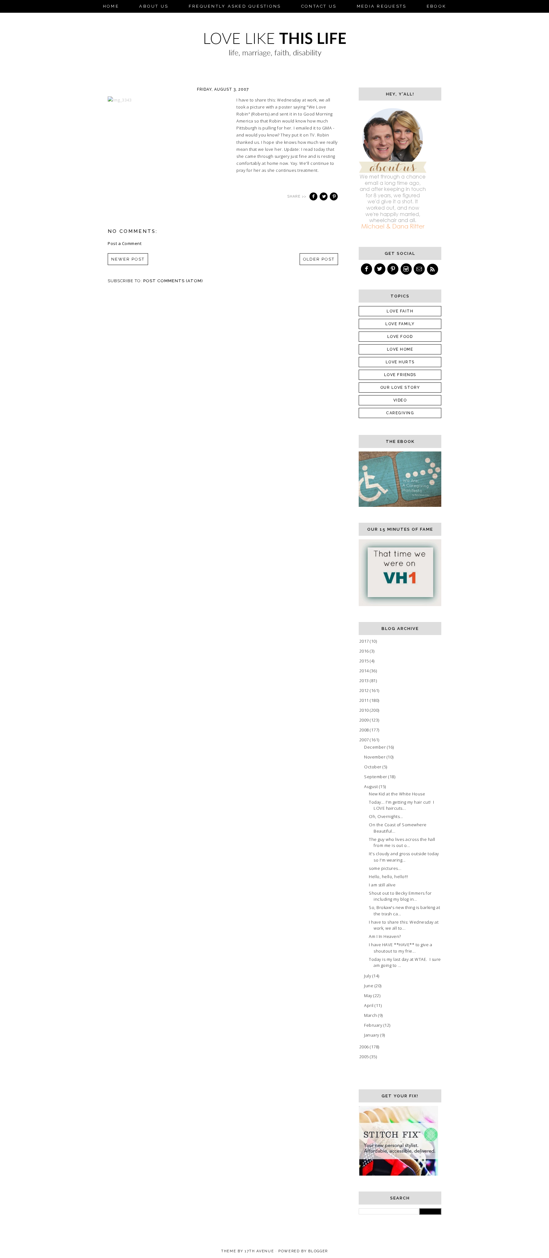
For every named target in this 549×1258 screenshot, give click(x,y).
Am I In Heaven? (385, 936)
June (369, 986)
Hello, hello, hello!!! (388, 876)
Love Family (400, 324)
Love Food (400, 336)
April (369, 1005)
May (368, 995)
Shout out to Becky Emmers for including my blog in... (400, 896)
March (371, 1015)
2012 (364, 690)
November (375, 757)
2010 (364, 710)
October (373, 767)
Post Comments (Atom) (173, 280)
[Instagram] (407, 269)
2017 (364, 641)
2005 (364, 1056)
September (376, 776)
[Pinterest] (393, 269)
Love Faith (400, 311)
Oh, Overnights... (386, 816)
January (372, 1035)
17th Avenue (259, 1251)
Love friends (400, 375)
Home (111, 6)
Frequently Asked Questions (235, 6)
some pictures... (385, 868)
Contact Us (319, 6)
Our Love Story (400, 387)
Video (400, 400)
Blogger (318, 1251)
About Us (153, 6)
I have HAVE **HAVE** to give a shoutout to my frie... (400, 948)
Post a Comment (124, 243)
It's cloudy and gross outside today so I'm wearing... (404, 857)
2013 (364, 680)
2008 (364, 730)
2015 (364, 661)
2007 (364, 740)
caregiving (400, 413)
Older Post (319, 259)
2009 (364, 720)
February (373, 1025)
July (368, 976)
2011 (364, 700)
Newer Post (128, 259)
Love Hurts (400, 362)
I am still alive (382, 885)
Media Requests (382, 6)
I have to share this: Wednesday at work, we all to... (403, 925)
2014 (364, 671)
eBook (436, 6)
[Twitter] (380, 269)
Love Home (400, 349)
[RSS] (433, 269)
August (371, 786)
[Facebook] (367, 269)
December (375, 747)
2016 (364, 651)
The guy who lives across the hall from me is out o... (402, 842)
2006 (364, 1047)
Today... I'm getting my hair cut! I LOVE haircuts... (401, 805)
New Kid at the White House (397, 794)
